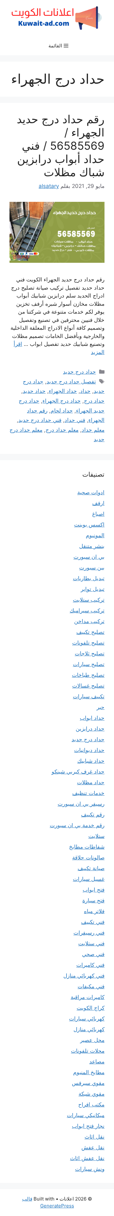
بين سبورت (91, 567)
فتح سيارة (93, 900)
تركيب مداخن (89, 621)
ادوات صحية (90, 492)
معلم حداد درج (62, 430)
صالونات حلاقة (88, 857)
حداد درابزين (90, 728)
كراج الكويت (90, 1008)
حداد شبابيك (90, 761)
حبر (100, 707)
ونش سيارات (89, 1169)
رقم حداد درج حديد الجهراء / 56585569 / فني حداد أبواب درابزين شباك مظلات (60, 145)
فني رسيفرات (88, 933)
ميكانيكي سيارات (85, 1115)
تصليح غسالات (88, 686)
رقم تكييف (92, 814)
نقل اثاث (94, 1137)
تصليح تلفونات (88, 643)
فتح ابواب (93, 890)
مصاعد (96, 1061)
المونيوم (95, 535)
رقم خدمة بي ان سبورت (77, 825)
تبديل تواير (92, 589)
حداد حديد (34, 391)
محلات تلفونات (87, 1051)
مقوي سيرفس (88, 1083)
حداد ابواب (92, 718)
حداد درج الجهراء (61, 401)
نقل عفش (92, 1147)
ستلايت (96, 836)
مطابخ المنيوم (88, 1072)
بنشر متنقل (91, 546)
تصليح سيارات (88, 664)
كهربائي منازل (88, 1029)
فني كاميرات (90, 965)
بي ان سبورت (88, 557)
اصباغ (98, 514)
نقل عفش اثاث (87, 1158)
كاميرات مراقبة (87, 997)
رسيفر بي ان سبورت (81, 804)
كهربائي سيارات (86, 1018)
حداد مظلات (90, 782)
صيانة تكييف (91, 868)
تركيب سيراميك (87, 610)
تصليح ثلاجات (89, 653)
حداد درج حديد (79, 372)
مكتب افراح (91, 1104)
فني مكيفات (91, 986)
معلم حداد (93, 430)
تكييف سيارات (88, 696)
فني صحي (93, 954)
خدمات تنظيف (88, 793)
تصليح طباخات (88, 675)
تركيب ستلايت (88, 600)
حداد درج (94, 401)
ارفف (98, 503)
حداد (85, 391)
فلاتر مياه (94, 911)
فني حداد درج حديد (39, 420)
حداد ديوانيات (89, 750)
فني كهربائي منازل (83, 975)
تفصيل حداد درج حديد (71, 381)
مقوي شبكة (91, 1094)
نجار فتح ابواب (88, 1126)
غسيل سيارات (88, 879)
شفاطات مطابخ (86, 847)
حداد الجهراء (63, 391)
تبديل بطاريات (88, 578)
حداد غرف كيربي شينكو (78, 771)
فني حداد (75, 420)
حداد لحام (62, 410)
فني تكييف (92, 922)
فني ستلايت (91, 943)
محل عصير (92, 1040)
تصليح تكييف (90, 632)
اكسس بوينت (89, 524)
